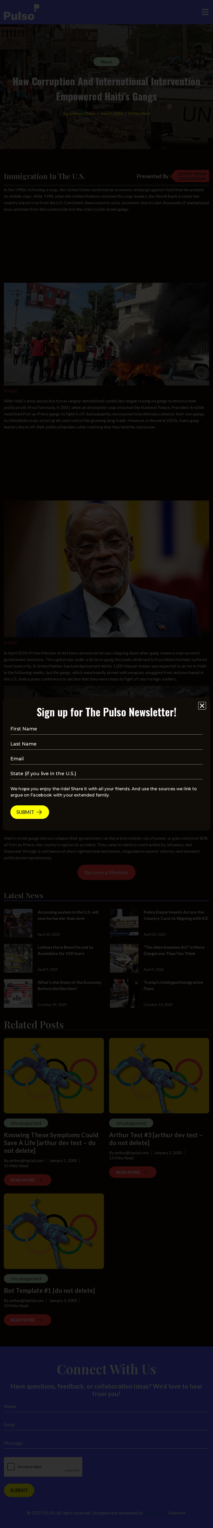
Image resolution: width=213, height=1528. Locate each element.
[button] (202, 706)
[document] (106, 764)
